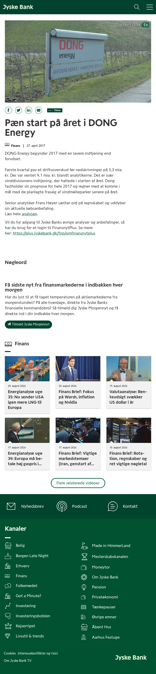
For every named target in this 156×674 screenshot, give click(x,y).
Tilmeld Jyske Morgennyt (30, 324)
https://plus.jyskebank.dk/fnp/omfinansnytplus (54, 233)
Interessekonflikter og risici (38, 653)
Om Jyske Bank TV (17, 661)
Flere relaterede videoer (78, 483)
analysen (29, 213)
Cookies (10, 653)
